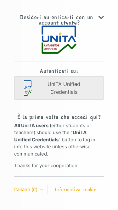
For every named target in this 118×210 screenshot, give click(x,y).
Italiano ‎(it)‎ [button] (26, 189)
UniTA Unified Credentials (64, 88)
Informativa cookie (75, 189)
